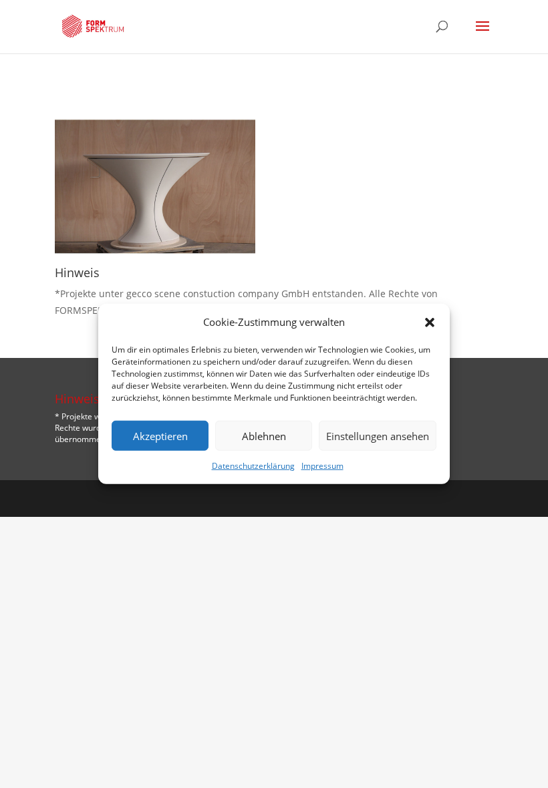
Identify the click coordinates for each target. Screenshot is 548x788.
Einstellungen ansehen (377, 436)
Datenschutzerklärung (253, 465)
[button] (429, 322)
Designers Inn (294, 498)
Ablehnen (264, 436)
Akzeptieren (160, 436)
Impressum (322, 465)
